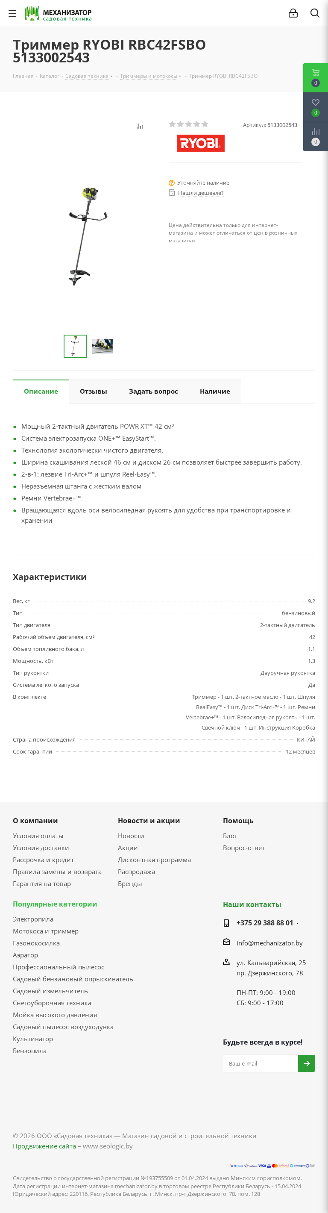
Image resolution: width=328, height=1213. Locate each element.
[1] (173, 124)
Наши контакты (252, 904)
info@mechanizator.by (270, 943)
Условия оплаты (38, 835)
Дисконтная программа (154, 859)
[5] (205, 124)
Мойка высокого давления (55, 1014)
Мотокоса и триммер (46, 931)
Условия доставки (41, 847)
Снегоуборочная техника (52, 1002)
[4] (197, 124)
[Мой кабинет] (293, 13)
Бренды (130, 883)
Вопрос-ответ (244, 847)
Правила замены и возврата (57, 871)
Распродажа (136, 871)
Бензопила (30, 1050)
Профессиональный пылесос (58, 967)
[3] (189, 124)
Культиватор (33, 1038)
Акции (128, 847)
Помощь (238, 820)
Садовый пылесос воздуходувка (63, 1026)
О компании (35, 820)
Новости (131, 835)
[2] (181, 124)
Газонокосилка (36, 943)
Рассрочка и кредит (43, 859)
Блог (230, 835)
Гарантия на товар (42, 883)
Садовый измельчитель (50, 990)
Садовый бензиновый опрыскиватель (73, 979)
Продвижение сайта (44, 1146)
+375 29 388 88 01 (265, 922)
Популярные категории (55, 904)
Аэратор (25, 955)
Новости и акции (149, 820)
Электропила (33, 919)
